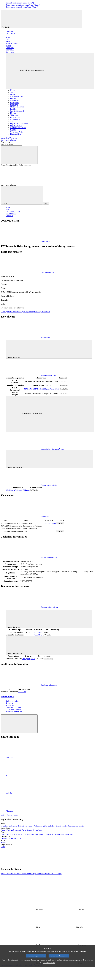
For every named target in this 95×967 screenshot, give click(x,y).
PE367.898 (38, 632)
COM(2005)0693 (49, 523)
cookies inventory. (49, 963)
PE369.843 (38, 635)
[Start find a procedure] (19, 155)
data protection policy (70, 960)
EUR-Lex (22, 692)
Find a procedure (7, 142)
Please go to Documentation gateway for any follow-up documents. (25, 312)
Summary (60, 523)
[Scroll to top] (19, 723)
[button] (36, 865)
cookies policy (85, 960)
